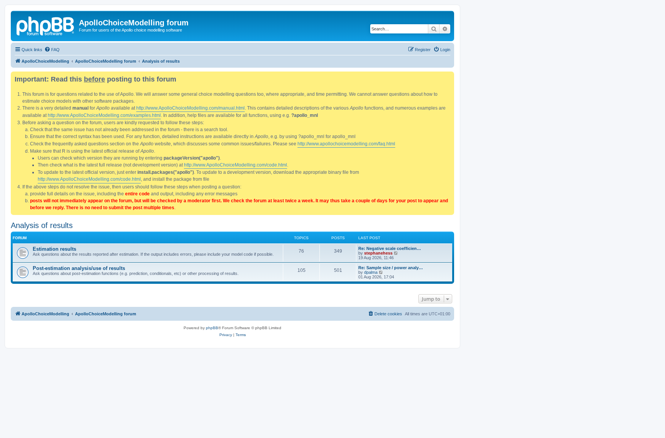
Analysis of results (42, 225)
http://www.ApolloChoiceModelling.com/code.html (235, 165)
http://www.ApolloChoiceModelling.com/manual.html (190, 108)
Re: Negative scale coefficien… (389, 248)
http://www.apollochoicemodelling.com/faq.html (346, 144)
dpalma (371, 272)
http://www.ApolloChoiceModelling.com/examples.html (104, 115)
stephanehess (378, 253)
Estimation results (54, 249)
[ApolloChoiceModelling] (46, 25)
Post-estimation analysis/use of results (79, 268)
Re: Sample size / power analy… (390, 267)
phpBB (212, 328)
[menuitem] (52, 49)
